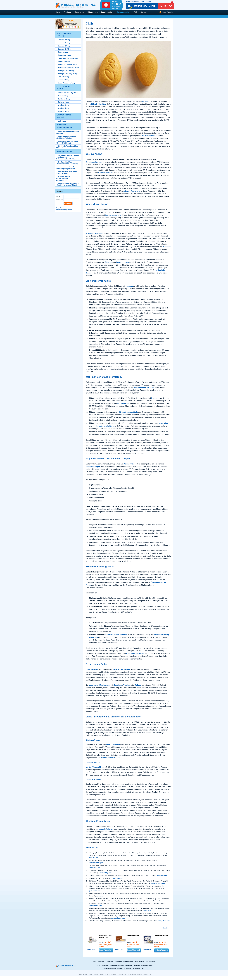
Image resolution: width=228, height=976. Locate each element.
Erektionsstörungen (94, 162)
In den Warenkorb (105, 950)
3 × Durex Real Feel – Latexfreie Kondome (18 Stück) (67, 163)
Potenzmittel (129, 464)
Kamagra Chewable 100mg (67, 64)
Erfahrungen (93, 12)
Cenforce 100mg (64, 40)
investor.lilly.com (105, 873)
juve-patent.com (164, 921)
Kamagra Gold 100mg (66, 70)
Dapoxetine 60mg (64, 55)
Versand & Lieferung (124, 968)
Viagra (108, 744)
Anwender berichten (94, 233)
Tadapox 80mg (63, 102)
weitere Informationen (132, 191)
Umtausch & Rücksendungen (143, 965)
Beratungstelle (123, 12)
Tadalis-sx (118, 685)
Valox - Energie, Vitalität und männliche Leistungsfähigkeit (67, 184)
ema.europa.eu (94, 868)
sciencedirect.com (95, 905)
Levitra (88, 767)
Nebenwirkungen (93, 467)
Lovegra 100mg (63, 77)
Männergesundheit (65, 151)
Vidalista (126, 685)
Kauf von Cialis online (135, 653)
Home (58, 12)
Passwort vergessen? (64, 210)
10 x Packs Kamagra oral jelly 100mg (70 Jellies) (66, 137)
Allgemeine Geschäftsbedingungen (113, 965)
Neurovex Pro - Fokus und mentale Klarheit (66, 172)
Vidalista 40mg (63, 108)
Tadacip (138, 685)
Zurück (165, 928)
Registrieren (130, 1)
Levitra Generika (64, 116)
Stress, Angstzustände (128, 412)
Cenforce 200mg (64, 46)
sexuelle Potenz (105, 829)
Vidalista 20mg (63, 105)
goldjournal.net (94, 891)
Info (143, 968)
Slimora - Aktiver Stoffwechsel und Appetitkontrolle (63, 178)
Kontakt (144, 12)
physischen (163, 423)
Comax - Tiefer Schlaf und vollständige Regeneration (66, 168)
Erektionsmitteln (105, 173)
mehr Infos (91, 949)
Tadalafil (145, 101)
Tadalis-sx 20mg (64, 99)
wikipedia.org (118, 878)
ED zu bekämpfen (149, 136)
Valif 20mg (62, 121)
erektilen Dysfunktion (97, 104)
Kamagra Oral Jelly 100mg (67, 74)
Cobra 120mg (63, 52)
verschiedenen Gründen (144, 387)
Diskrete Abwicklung (110, 968)
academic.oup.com (158, 883)
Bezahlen (129, 965)
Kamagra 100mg (64, 61)
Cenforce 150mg (64, 43)
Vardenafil (96, 767)
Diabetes (108, 262)
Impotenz (129, 286)
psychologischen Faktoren (103, 426)
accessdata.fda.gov (96, 862)
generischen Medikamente (99, 685)
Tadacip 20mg (63, 96)
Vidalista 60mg (63, 111)
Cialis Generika (63, 87)
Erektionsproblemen (113, 215)
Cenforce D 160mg (64, 49)
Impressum (136, 968)
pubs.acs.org (93, 857)
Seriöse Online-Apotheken (116, 635)
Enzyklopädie (106, 12)
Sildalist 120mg (63, 80)
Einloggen (140, 1)
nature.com (100, 896)
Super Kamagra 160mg (66, 83)
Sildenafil (167, 247)
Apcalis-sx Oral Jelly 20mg (68, 93)
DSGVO (98, 965)
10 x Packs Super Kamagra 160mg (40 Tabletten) (67, 142)
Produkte (67, 12)
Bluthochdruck (122, 262)
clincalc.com (162, 875)
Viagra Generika (64, 34)
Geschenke (79, 12)
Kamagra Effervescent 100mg (68, 67)
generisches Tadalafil (121, 669)
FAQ (135, 12)
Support (148, 1)
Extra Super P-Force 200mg (68, 58)
